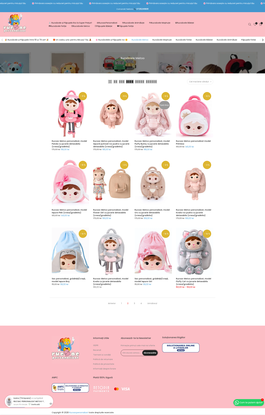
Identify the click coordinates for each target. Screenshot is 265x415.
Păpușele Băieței (104, 26)
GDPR (95, 345)
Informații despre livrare (104, 368)
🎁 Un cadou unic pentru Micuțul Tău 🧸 (72, 39)
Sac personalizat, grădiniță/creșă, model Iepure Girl (151, 280)
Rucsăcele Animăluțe (134, 22)
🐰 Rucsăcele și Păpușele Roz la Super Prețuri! (70, 22)
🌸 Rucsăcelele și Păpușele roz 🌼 (112, 39)
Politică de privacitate (103, 364)
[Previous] (2, 40)
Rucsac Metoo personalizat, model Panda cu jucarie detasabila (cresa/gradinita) (69, 144)
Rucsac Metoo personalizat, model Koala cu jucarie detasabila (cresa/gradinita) (110, 281)
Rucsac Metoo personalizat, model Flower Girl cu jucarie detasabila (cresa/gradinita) (110, 212)
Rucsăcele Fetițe (58, 26)
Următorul (152, 303)
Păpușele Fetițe (126, 26)
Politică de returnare (103, 359)
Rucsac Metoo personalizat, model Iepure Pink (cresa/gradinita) (69, 211)
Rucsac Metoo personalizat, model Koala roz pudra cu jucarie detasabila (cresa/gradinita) (193, 212)
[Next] (262, 40)
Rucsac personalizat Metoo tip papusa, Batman (29, 401)
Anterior (112, 303)
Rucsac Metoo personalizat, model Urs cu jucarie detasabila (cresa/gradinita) (152, 212)
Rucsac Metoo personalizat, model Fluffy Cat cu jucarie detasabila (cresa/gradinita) (193, 281)
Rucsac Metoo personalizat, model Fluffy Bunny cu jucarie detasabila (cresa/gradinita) (152, 144)
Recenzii (97, 350)
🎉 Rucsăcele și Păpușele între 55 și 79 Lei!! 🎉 (27, 39)
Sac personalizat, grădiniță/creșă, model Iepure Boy (68, 280)
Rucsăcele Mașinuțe (160, 22)
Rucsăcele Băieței (185, 22)
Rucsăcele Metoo (81, 26)
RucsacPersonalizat (108, 22)
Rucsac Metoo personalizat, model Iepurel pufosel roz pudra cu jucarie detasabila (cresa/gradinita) (111, 144)
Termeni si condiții (102, 354)
